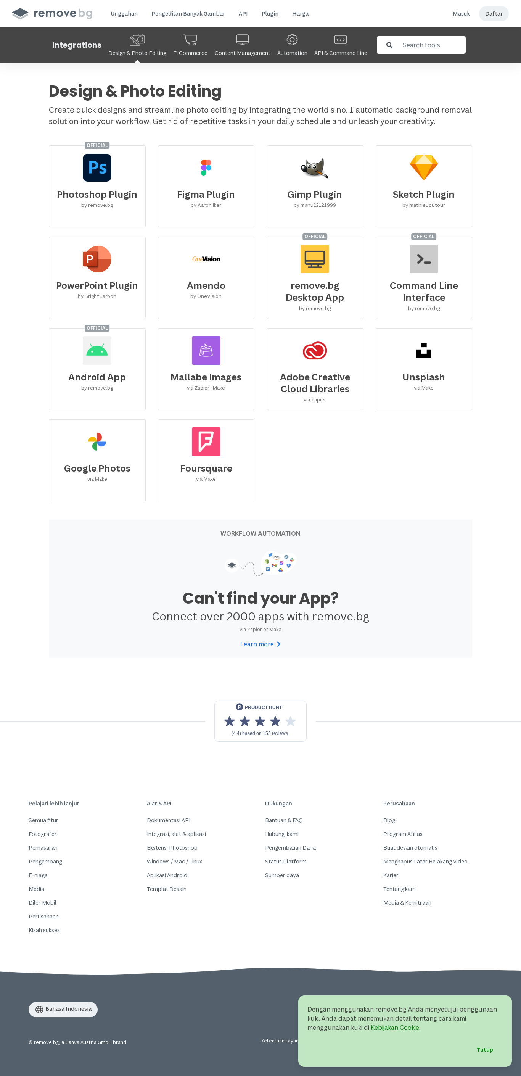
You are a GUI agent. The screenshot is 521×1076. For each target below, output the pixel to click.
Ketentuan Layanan (282, 1040)
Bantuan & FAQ (284, 820)
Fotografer (43, 834)
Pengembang (45, 861)
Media (36, 888)
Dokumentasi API (168, 820)
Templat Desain (167, 888)
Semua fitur (43, 820)
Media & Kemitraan (407, 902)
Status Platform (286, 861)
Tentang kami (400, 888)
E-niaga (38, 875)
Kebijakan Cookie (395, 1027)
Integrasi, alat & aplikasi (176, 834)
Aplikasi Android (167, 875)
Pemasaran (43, 847)
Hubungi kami (282, 834)
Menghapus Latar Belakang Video (425, 861)
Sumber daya (282, 875)
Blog (389, 820)
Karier (391, 875)
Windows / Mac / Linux (174, 861)
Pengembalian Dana (290, 847)
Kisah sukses (44, 930)
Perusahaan (44, 916)
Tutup (485, 1049)
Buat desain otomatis (410, 847)
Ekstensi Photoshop (172, 847)
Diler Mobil (42, 902)
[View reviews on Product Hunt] (260, 721)
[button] (124, 13)
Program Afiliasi (403, 834)
